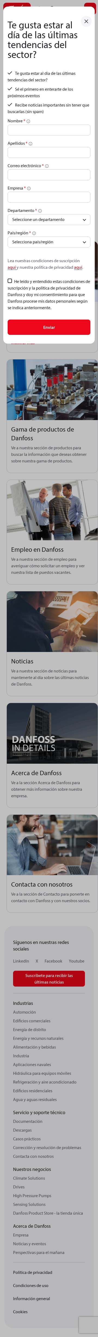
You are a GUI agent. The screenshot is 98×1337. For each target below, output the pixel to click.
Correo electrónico (26, 165)
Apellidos (17, 143)
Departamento (22, 210)
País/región (19, 232)
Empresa (17, 188)
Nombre (16, 120)
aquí (12, 267)
